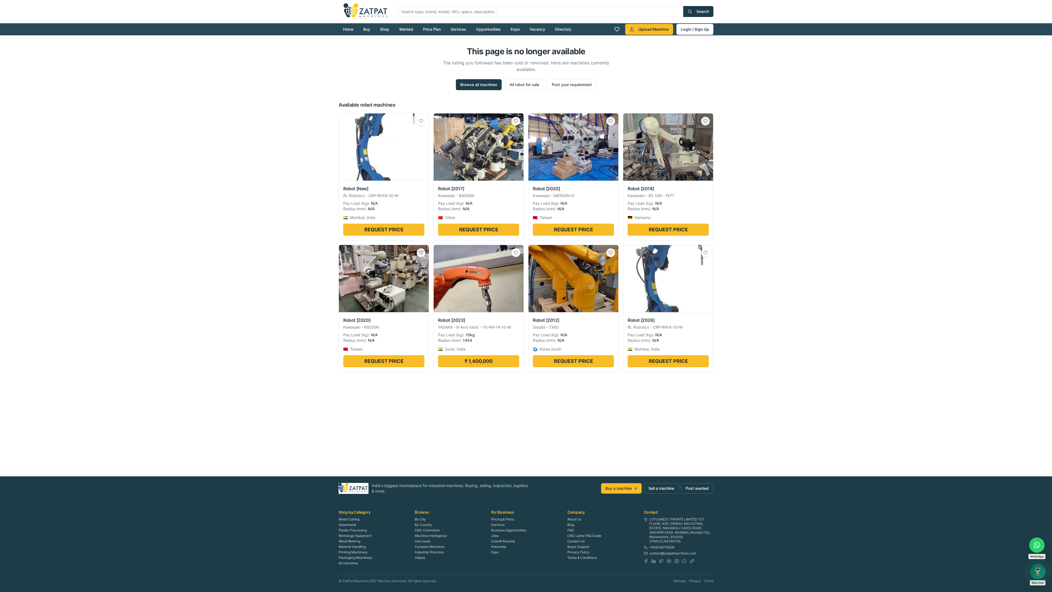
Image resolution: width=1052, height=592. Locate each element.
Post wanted (697, 488)
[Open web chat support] (1037, 571)
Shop (384, 29)
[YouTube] (669, 561)
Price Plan (432, 29)
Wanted (406, 29)
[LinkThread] (692, 561)
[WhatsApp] (684, 561)
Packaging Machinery (355, 558)
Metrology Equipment (355, 536)
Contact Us (576, 541)
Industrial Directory (429, 552)
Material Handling (352, 547)
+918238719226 (661, 547)
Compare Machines (430, 547)
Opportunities (488, 29)
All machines (348, 563)
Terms (708, 581)
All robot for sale (524, 84)
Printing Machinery (353, 552)
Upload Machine (653, 29)
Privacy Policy (578, 552)
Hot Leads (422, 541)
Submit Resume (503, 541)
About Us (574, 519)
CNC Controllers (427, 530)
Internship (498, 547)
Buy (366, 29)
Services (458, 29)
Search (702, 11)
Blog (570, 525)
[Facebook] (646, 561)
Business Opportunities (508, 530)
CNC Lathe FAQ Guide (584, 536)
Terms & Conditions (582, 558)
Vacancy (537, 29)
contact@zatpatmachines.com (672, 553)
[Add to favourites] (421, 121)
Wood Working (349, 541)
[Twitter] (661, 561)
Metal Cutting (349, 519)
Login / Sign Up (695, 29)
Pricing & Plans (502, 519)
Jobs (495, 536)
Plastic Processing (353, 530)
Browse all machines (478, 84)
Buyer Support (578, 547)
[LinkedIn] (653, 561)
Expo (515, 29)
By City (420, 519)
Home (348, 29)
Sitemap (679, 581)
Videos (420, 558)
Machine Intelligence (431, 536)
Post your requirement (572, 84)
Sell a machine (661, 488)
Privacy (695, 581)
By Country (423, 525)
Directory (563, 29)
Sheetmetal (347, 525)
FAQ (570, 530)
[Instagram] (676, 561)
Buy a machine (618, 488)
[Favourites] (617, 29)
